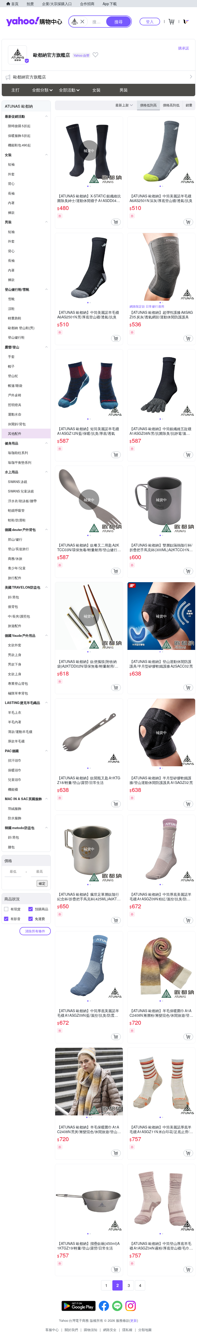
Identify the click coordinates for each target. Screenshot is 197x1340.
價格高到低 (171, 105)
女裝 (96, 90)
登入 (150, 21)
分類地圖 (145, 1329)
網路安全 (109, 1329)
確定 (42, 883)
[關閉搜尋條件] (82, 21)
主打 (15, 90)
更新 (133, 1320)
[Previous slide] (58, 150)
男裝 (124, 90)
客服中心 (52, 1329)
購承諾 (183, 48)
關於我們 (71, 1329)
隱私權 (127, 1329)
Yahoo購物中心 (34, 21)
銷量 (189, 105)
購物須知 (90, 1329)
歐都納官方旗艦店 (29, 77)
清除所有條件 (35, 931)
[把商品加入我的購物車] (116, 222)
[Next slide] (119, 150)
